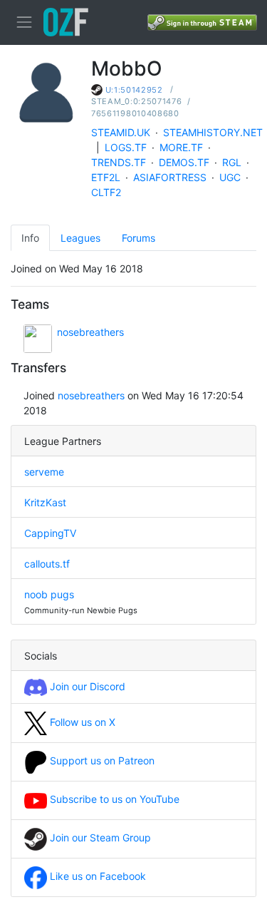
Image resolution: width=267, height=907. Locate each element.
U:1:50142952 (134, 90)
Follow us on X (81, 722)
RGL (231, 162)
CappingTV (50, 533)
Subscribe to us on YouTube (113, 799)
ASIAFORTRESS (169, 177)
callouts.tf (47, 564)
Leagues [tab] (80, 238)
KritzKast (45, 502)
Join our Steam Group (99, 837)
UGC (230, 177)
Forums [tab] (138, 238)
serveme (44, 472)
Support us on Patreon (101, 760)
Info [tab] (30, 238)
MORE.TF (181, 147)
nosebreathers (90, 332)
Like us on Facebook (96, 876)
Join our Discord (86, 686)
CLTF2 (106, 192)
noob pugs (49, 594)
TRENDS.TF (118, 162)
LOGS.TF (126, 147)
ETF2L (105, 177)
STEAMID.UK (120, 132)
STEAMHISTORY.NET (213, 132)
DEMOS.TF (184, 162)
